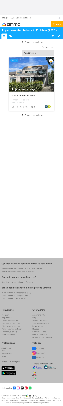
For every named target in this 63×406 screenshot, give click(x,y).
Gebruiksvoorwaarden (10, 398)
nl (59, 18)
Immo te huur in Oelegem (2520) (15, 295)
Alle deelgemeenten (10, 403)
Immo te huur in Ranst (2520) (14, 298)
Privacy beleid (38, 398)
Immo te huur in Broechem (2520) (16, 293)
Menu (58, 24)
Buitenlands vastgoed (21, 18)
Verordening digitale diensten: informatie (45, 400)
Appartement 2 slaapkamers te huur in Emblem (21, 269)
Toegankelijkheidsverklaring (31, 403)
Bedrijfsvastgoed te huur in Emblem (17, 282)
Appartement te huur (23, 95)
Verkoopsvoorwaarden (19, 400)
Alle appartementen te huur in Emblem (18, 271)
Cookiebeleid (25, 398)
